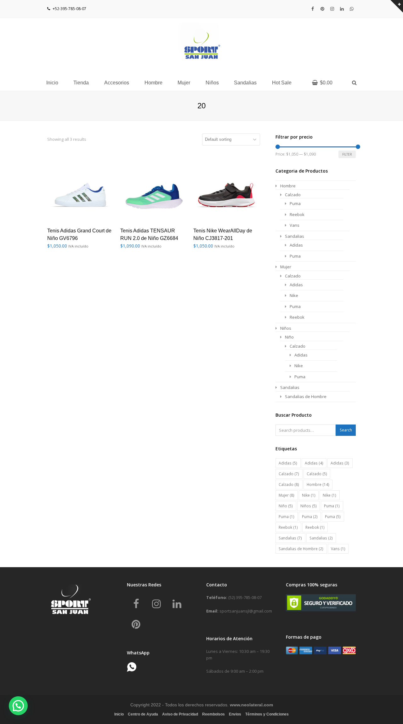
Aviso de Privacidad (180, 714)
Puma (295, 203)
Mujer (285, 267)
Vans (294, 225)
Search (346, 430)
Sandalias (294, 236)
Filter (347, 154)
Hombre (288, 186)
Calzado (293, 194)
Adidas (296, 245)
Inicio (119, 714)
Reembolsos (213, 714)
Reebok (297, 214)
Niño (289, 337)
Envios (235, 714)
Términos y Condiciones (267, 714)
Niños (285, 328)
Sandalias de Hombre (305, 396)
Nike (294, 295)
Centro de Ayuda (143, 714)
